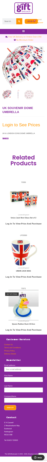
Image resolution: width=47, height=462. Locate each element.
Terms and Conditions (12, 348)
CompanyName (10, 396)
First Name (8, 376)
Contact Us (8, 345)
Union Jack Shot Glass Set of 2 (23, 218)
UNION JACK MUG (23, 271)
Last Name (8, 386)
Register (39, 23)
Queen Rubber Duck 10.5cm (23, 324)
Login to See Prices (21, 124)
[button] (24, 31)
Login (38, 20)
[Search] (19, 21)
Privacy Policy (9, 351)
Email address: (10, 365)
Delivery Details (10, 354)
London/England (23, 215)
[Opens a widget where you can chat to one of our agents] (38, 458)
